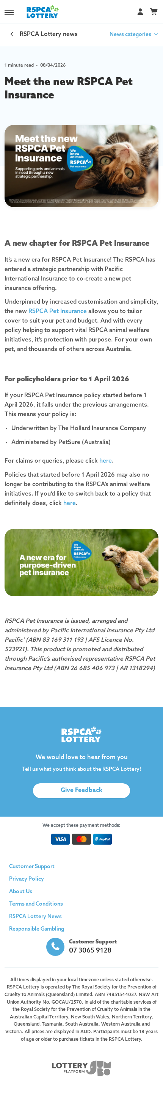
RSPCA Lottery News (35, 916)
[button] (9, 12)
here (105, 461)
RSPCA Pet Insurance (57, 312)
